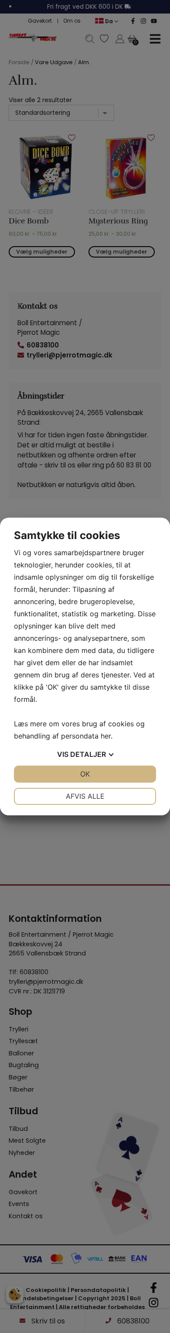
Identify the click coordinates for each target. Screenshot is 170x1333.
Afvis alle (85, 796)
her (106, 736)
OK (85, 774)
